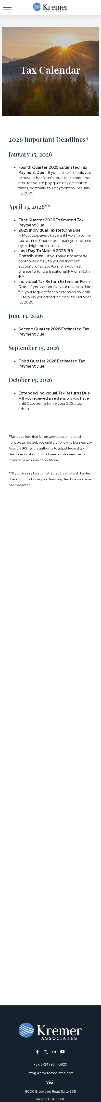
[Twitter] (46, 1051)
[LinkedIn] (54, 1051)
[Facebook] (37, 1051)
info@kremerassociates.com (51, 1073)
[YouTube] (62, 1051)
